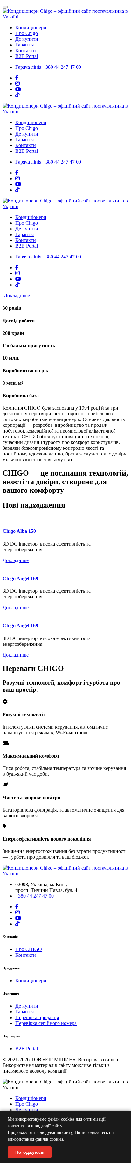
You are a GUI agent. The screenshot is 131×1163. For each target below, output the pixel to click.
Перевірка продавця (37, 1017)
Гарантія (24, 44)
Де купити (26, 39)
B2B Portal (26, 56)
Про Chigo (26, 33)
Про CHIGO (28, 949)
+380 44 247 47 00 (48, 67)
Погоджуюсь (29, 1152)
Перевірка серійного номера (46, 1023)
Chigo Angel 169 (20, 578)
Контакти (25, 50)
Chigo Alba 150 (19, 531)
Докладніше (17, 295)
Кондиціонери (30, 27)
